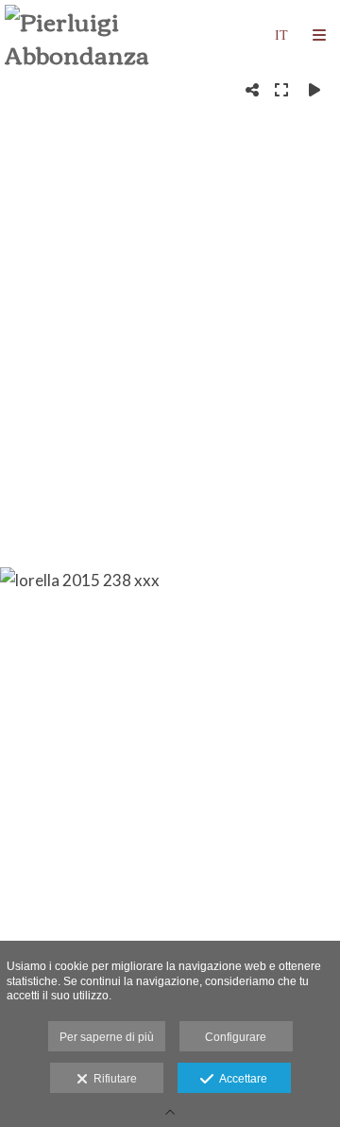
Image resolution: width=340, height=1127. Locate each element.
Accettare (240, 1078)
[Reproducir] (314, 90)
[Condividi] (252, 90)
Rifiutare (112, 1078)
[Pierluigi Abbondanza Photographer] (87, 35)
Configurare (235, 1037)
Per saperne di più (107, 1037)
